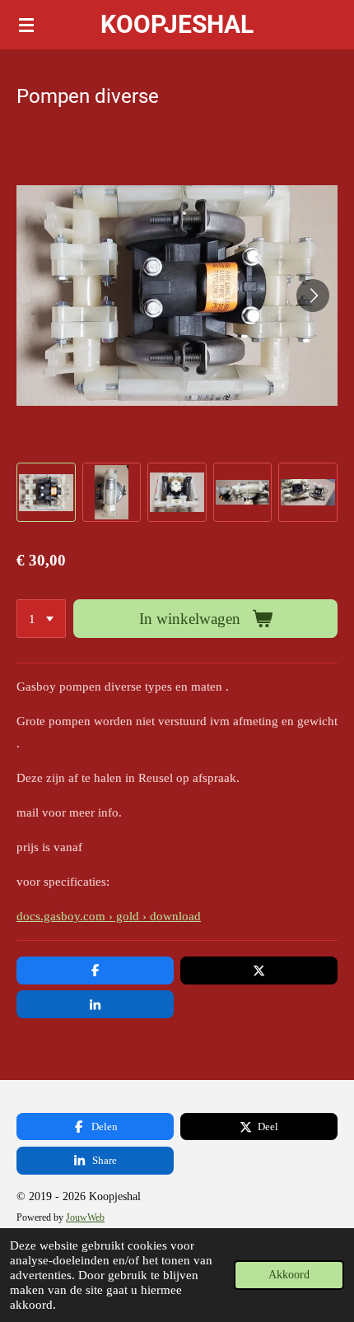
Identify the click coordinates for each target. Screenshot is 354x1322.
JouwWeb (85, 1218)
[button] (46, 492)
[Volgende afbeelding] (312, 295)
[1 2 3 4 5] (41, 618)
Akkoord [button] (289, 1274)
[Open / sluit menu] (26, 24)
